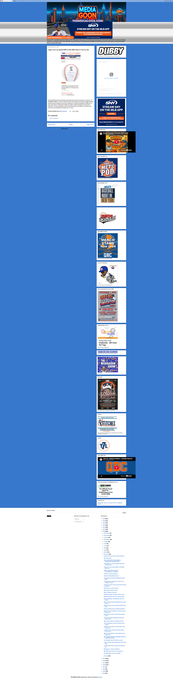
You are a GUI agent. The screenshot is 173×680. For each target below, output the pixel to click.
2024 (104, 523)
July (105, 543)
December (107, 533)
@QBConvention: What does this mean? (114, 594)
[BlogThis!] (74, 111)
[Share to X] (75, 111)
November (107, 535)
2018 (104, 660)
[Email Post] (70, 111)
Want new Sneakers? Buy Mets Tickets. (114, 621)
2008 (104, 673)
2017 (104, 662)
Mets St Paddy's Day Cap (110, 592)
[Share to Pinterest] (78, 111)
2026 (104, 518)
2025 (104, 520)
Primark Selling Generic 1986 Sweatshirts (114, 608)
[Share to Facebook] (76, 111)
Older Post (90, 124)
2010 (104, 669)
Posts (77, 519)
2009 (104, 671)
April (105, 550)
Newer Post (51, 124)
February (106, 554)
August (106, 541)
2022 (104, 527)
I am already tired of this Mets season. (113, 640)
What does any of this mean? (111, 588)
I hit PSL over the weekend (110, 573)
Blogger (100, 677)
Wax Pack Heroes (102, 93)
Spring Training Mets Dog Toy (111, 575)
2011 (104, 667)
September (107, 539)
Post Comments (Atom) (74, 128)
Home (71, 124)
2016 (104, 664)
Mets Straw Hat (107, 558)
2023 (104, 525)
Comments (78, 521)
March (105, 552)
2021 (104, 529)
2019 (104, 658)
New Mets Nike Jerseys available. (112, 653)
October (106, 537)
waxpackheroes (111, 93)
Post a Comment (54, 118)
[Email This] (73, 111)
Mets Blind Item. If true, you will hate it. (113, 651)
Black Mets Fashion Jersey (111, 590)
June (105, 545)
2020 (104, 531)
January (106, 655)
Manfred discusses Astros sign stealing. (114, 596)
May (105, 547)
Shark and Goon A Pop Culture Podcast (114, 556)
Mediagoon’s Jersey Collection (112, 649)
